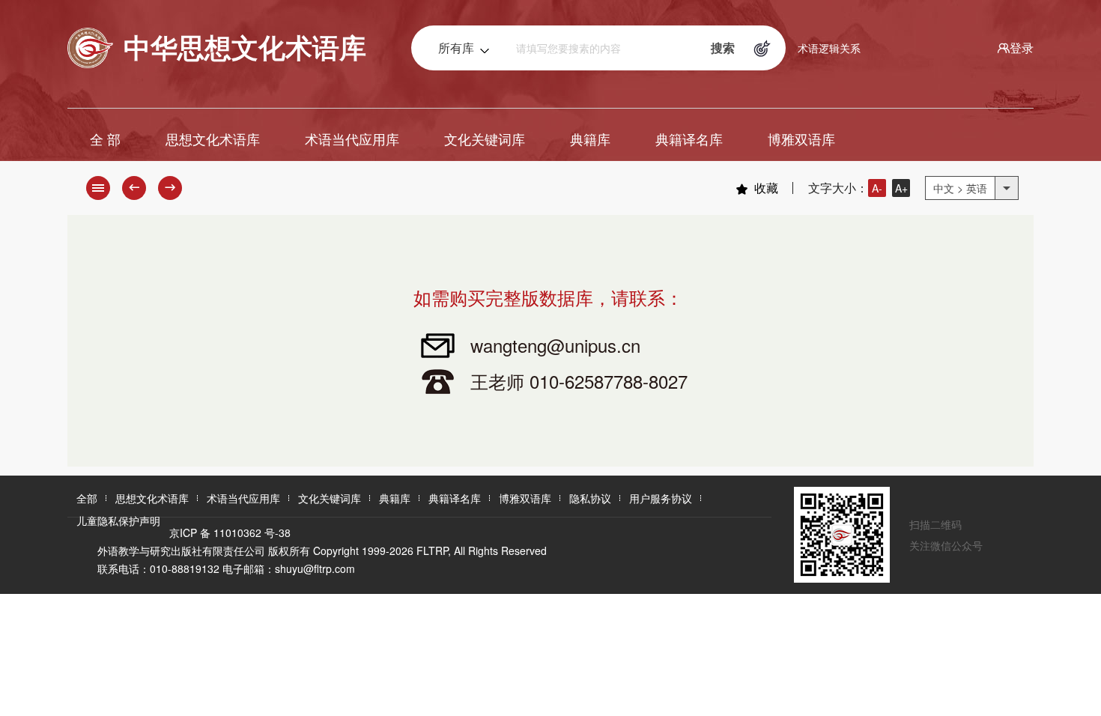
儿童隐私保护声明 (118, 520)
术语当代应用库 (352, 138)
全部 (86, 498)
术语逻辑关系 (829, 47)
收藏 (766, 187)
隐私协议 (590, 498)
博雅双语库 (801, 138)
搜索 (723, 47)
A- (877, 187)
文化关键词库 (484, 138)
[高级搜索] (762, 47)
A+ (901, 187)
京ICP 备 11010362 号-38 (230, 532)
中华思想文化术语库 (245, 46)
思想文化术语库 (213, 138)
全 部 (105, 138)
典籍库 (590, 138)
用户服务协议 (660, 498)
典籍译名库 (689, 138)
